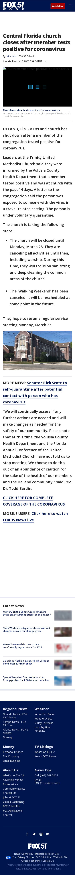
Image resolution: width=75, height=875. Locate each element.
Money (8, 746)
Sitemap (8, 737)
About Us (10, 770)
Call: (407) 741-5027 (46, 775)
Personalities (10, 784)
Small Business (12, 760)
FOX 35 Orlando (27, 56)
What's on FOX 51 (13, 775)
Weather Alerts (43, 718)
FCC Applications (13, 810)
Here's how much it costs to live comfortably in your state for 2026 (22, 646)
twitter (34, 834)
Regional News (15, 709)
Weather (42, 709)
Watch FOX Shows (45, 756)
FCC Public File (11, 806)
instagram (41, 834)
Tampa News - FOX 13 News (14, 723)
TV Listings (44, 746)
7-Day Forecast (44, 723)
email (48, 834)
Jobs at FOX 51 (11, 797)
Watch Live (58, 6)
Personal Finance (13, 752)
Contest (7, 815)
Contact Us (9, 793)
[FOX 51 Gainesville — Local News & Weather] (13, 5)
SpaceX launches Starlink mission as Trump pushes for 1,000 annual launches (26, 679)
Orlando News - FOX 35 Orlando (15, 715)
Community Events (14, 788)
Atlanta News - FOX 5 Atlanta (15, 731)
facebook (27, 834)
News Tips (43, 770)
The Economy (11, 756)
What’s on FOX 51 (45, 752)
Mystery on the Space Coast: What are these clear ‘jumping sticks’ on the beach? (27, 613)
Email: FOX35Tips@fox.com (47, 781)
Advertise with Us (13, 779)
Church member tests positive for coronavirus (31, 110)
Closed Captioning (13, 801)
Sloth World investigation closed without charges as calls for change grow (26, 629)
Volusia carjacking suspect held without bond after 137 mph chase (26, 662)
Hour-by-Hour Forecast (43, 729)
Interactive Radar (45, 714)
